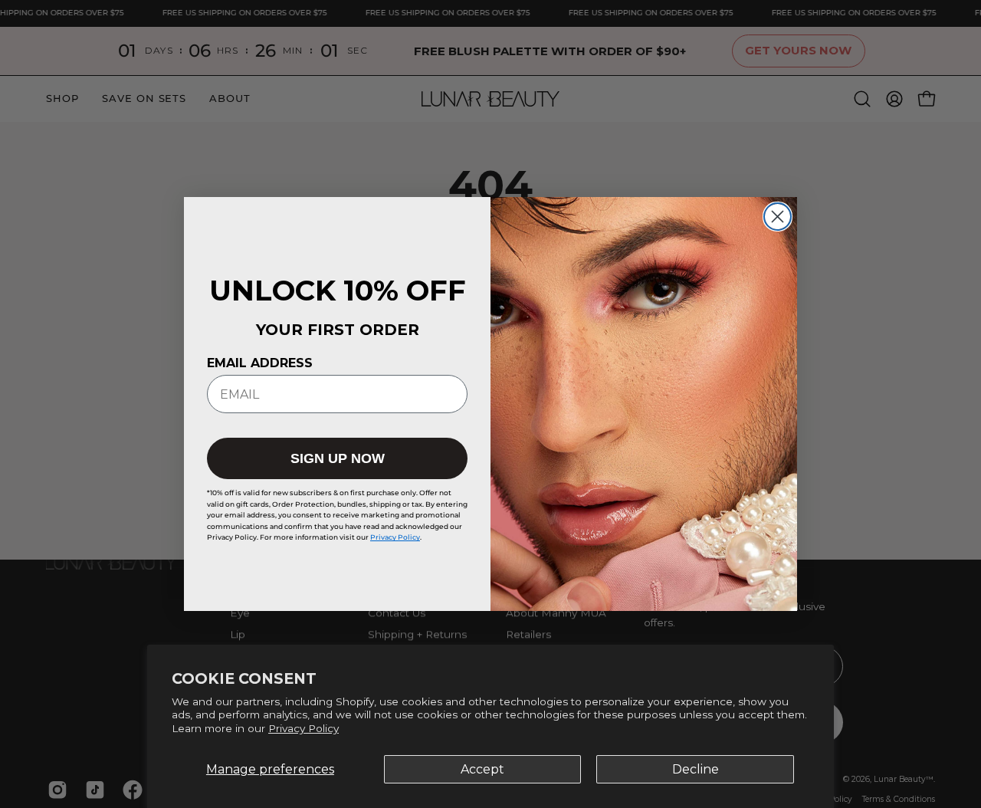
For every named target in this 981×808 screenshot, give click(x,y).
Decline (695, 769)
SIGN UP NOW (337, 458)
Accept (482, 769)
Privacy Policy (303, 728)
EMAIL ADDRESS (260, 363)
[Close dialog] (777, 216)
